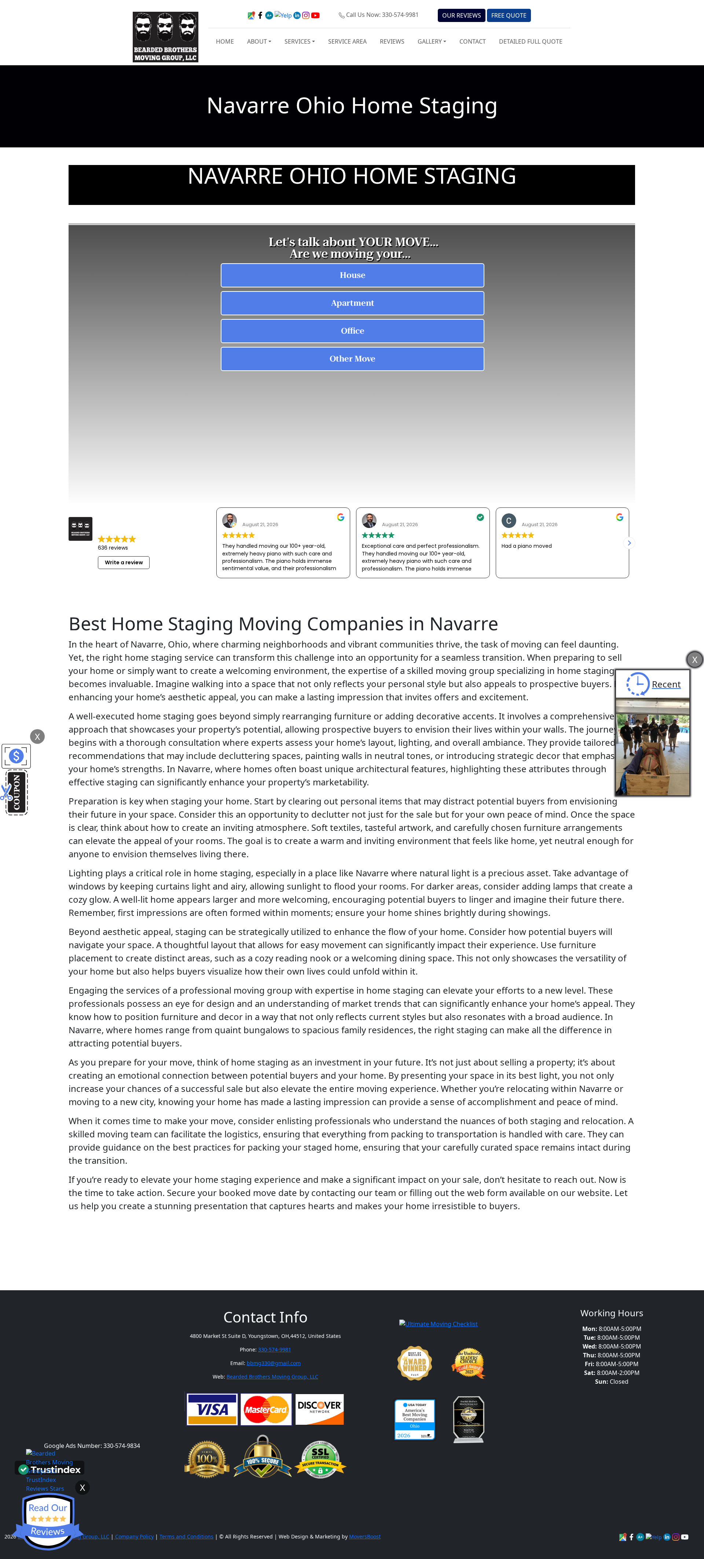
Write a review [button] (124, 562)
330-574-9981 (274, 1349)
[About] (667, 1536)
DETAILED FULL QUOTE (530, 41)
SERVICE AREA (347, 41)
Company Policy (134, 1536)
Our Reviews (461, 15)
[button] (629, 543)
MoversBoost (365, 1536)
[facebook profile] (261, 15)
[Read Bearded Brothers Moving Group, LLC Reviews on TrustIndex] (49, 1469)
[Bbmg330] (676, 1536)
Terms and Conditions (186, 1536)
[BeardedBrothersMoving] (623, 1536)
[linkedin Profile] (654, 1536)
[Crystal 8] (468, 1419)
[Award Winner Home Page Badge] (415, 1363)
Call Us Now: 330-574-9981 (382, 15)
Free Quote (509, 15)
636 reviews (113, 547)
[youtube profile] (315, 15)
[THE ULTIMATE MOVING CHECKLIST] (438, 1323)
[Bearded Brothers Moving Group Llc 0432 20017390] (641, 1536)
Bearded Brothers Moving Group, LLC (272, 1376)
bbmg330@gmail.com (274, 1363)
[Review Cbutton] (47, 1522)
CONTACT (472, 41)
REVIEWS (392, 41)
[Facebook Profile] (632, 1536)
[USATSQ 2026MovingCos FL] (415, 1420)
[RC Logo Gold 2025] (468, 1363)
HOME (225, 41)
